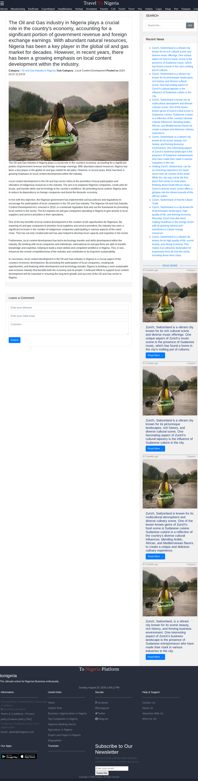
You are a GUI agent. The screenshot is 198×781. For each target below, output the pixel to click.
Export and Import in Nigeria (64, 735)
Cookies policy (16, 719)
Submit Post (55, 708)
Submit (14, 340)
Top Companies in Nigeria (62, 718)
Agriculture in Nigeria (60, 729)
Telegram (103, 718)
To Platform (99, 669)
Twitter (101, 713)
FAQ (29, 719)
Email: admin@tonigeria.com (17, 731)
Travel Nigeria (101, 3)
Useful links (55, 692)
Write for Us (149, 718)
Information (7, 692)
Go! (190, 25)
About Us (147, 708)
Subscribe (102, 773)
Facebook (102, 702)
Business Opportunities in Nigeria (67, 713)
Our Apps (6, 745)
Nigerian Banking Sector (62, 724)
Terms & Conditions (12, 713)
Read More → (155, 355)
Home (51, 702)
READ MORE (170, 265)
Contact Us (148, 702)
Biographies (55, 740)
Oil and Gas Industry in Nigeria (38, 70)
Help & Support (151, 692)
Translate (53, 745)
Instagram (103, 708)
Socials (99, 692)
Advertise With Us (152, 713)
